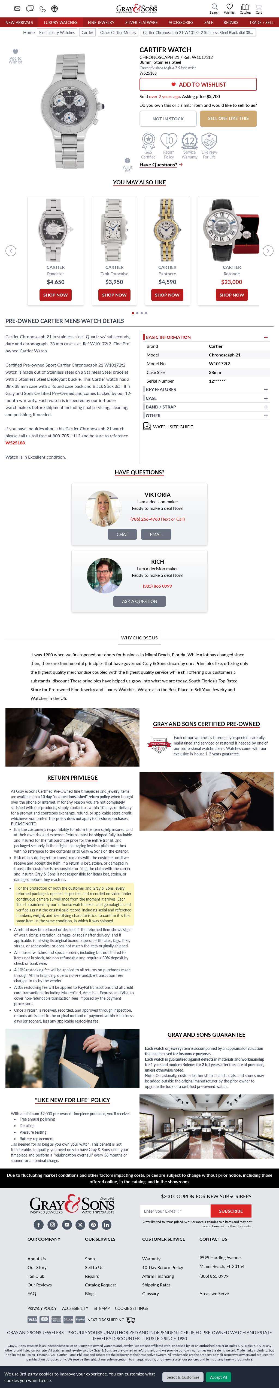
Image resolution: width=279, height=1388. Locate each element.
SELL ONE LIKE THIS (228, 118)
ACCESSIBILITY (75, 1308)
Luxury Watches (60, 22)
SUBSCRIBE (231, 1211)
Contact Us (213, 1239)
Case (151, 398)
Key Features (161, 389)
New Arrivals (19, 22)
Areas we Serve (214, 1293)
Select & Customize (183, 1377)
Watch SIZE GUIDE (173, 426)
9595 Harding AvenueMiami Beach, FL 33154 (221, 1261)
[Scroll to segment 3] (142, 313)
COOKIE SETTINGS (131, 1308)
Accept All (218, 1377)
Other (153, 415)
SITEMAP (102, 1308)
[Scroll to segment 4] (146, 313)
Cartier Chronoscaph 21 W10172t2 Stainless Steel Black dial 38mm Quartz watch (199, 32)
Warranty (151, 1258)
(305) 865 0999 (213, 1276)
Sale (208, 22)
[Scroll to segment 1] (133, 313)
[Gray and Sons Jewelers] (137, 8)
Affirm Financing (158, 1276)
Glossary (150, 1293)
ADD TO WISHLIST (202, 84)
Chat (122, 534)
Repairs (231, 22)
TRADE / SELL (261, 22)
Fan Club (36, 1276)
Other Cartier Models (118, 32)
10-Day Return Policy (162, 1267)
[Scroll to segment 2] (137, 313)
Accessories (181, 22)
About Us (37, 1258)
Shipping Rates (156, 1285)
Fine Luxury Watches (57, 32)
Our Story (37, 1267)
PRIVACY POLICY (42, 1308)
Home (29, 32)
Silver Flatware (141, 22)
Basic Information (168, 337)
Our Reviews (40, 1285)
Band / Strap (161, 407)
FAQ (32, 1293)
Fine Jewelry (101, 22)
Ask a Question (139, 601)
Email (156, 534)
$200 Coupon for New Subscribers (206, 1196)
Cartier (87, 32)
